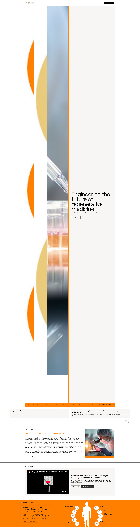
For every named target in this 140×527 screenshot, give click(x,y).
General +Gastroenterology (108, 514)
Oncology (68, 510)
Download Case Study (87, 486)
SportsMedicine (102, 522)
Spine (69, 518)
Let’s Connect (109, 3)
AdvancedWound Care (70, 522)
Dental (101, 506)
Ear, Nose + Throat (69, 506)
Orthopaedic (106, 518)
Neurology (105, 510)
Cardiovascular (65, 514)
